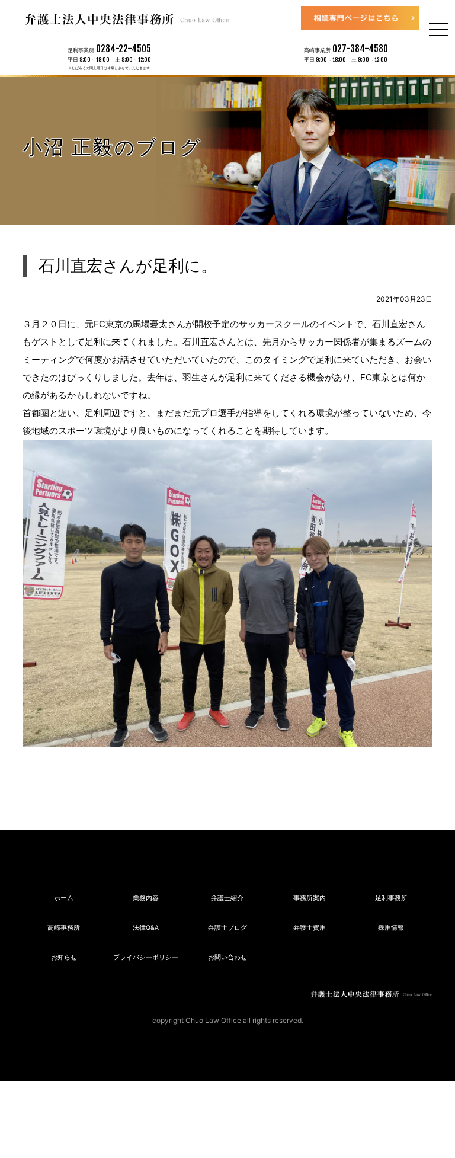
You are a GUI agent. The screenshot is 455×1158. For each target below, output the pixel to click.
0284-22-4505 (123, 49)
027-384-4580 (360, 49)
